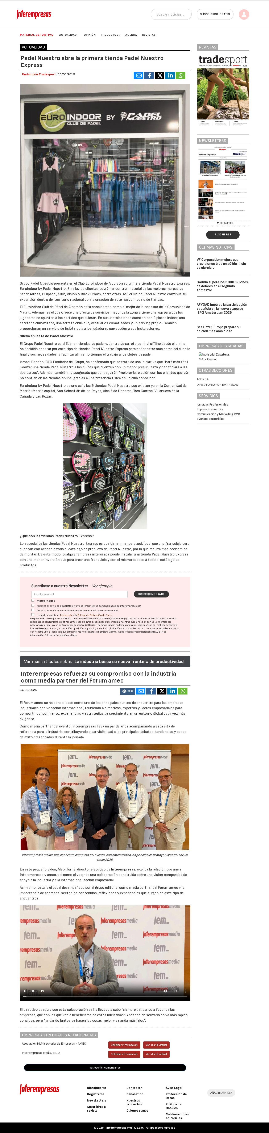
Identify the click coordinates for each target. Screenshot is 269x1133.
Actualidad (68, 35)
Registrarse (95, 1094)
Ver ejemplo (102, 586)
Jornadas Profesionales (212, 405)
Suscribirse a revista (96, 1109)
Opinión (90, 35)
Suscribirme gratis (151, 594)
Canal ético (135, 1094)
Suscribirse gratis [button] (215, 14)
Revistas (149, 35)
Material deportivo (37, 35)
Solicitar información (124, 1045)
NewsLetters (96, 1101)
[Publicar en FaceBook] (149, 75)
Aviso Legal (66, 615)
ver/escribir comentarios (105, 1067)
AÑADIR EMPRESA (221, 1093)
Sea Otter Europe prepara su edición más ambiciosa (219, 329)
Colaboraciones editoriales (177, 1116)
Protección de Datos (176, 1096)
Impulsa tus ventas (210, 409)
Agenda (131, 35)
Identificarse (96, 1088)
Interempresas (123, 869)
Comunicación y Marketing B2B (218, 414)
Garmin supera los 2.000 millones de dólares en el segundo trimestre (222, 286)
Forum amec (33, 703)
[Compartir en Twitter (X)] (159, 75)
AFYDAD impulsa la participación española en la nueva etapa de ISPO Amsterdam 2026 (222, 309)
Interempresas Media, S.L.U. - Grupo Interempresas (140, 1127)
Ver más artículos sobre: (48, 661)
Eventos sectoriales (210, 419)
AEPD (158, 631)
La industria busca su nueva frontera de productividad (129, 661)
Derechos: (43, 628)
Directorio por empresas (217, 385)
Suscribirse (223, 234)
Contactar (134, 1088)
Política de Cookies (173, 1106)
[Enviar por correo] (138, 75)
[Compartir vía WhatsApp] (180, 75)
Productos (109, 35)
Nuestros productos (134, 1102)
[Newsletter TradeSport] (223, 183)
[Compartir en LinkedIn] (170, 75)
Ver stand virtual (156, 1045)
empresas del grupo (142, 625)
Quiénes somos (137, 1111)
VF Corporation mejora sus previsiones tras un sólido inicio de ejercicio (221, 264)
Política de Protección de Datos (95, 615)
